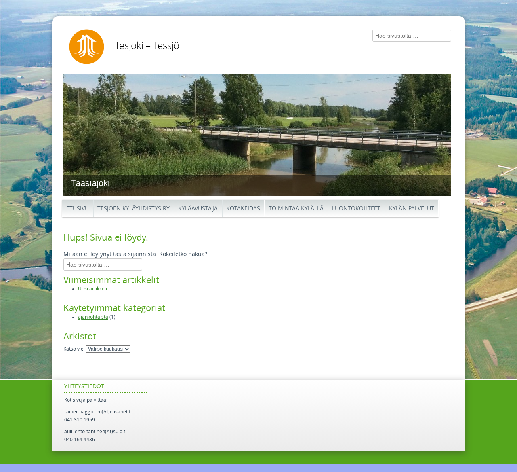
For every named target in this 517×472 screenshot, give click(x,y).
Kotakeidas (243, 208)
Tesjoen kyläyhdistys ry (133, 208)
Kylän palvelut (411, 208)
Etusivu (77, 208)
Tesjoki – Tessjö (147, 45)
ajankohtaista (93, 317)
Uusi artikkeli (92, 289)
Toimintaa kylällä (296, 208)
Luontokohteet (356, 208)
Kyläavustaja (198, 208)
